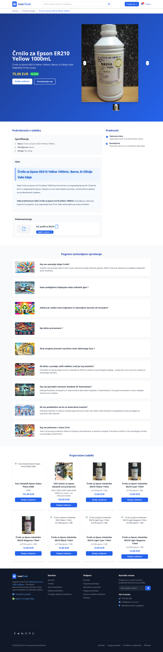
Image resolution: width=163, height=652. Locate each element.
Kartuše (51, 580)
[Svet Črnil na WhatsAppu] (33, 633)
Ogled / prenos (44, 232)
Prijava (148, 4)
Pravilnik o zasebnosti (132, 645)
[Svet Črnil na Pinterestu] (29, 633)
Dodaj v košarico (22, 81)
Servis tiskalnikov (55, 587)
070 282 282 (127, 598)
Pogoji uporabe (113, 645)
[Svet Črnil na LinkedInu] (22, 633)
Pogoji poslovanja (90, 590)
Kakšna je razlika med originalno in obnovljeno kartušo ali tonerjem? (74, 307)
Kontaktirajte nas (45, 81)
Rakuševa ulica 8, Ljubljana (132, 605)
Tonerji (51, 583)
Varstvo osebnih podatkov (94, 594)
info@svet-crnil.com (130, 602)
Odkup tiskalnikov (55, 590)
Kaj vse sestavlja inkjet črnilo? (55, 264)
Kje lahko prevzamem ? (51, 328)
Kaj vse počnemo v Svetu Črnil (55, 427)
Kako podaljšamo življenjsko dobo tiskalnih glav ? (64, 287)
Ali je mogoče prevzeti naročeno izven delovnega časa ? (67, 348)
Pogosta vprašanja (91, 583)
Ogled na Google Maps (23, 598)
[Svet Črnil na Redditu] (18, 633)
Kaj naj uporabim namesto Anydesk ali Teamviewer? (66, 386)
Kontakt (86, 580)
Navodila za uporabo (92, 587)
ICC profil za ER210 (45, 226)
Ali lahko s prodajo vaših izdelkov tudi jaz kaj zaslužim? (67, 366)
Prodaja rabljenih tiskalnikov (60, 594)
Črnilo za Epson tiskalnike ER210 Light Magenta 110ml (134, 540)
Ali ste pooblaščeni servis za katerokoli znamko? (64, 407)
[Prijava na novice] (148, 588)
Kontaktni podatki (23, 594)
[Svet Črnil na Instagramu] (26, 633)
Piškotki (86, 598)
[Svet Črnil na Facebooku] (15, 633)
